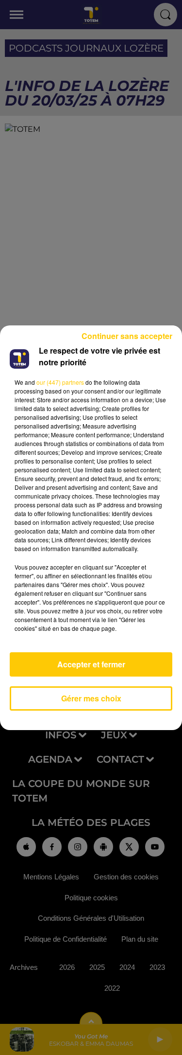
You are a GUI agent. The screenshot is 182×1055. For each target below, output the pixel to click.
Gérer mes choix (91, 698)
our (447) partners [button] (60, 382)
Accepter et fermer (91, 664)
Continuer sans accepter (127, 335)
